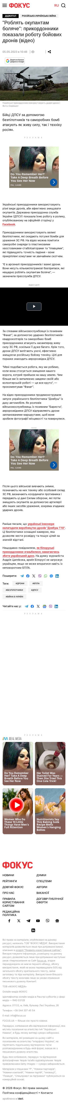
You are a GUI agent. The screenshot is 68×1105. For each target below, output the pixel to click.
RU (56, 5)
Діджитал (10, 16)
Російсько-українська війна (39, 16)
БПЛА (36, 583)
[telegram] (28, 921)
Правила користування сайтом (13, 902)
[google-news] (57, 921)
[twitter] (19, 921)
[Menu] (4, 5)
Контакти (47, 1092)
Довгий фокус (13, 887)
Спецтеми (44, 881)
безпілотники (15, 590)
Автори (41, 887)
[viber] (47, 921)
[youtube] (38, 921)
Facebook (8, 224)
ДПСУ (35, 590)
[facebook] (9, 921)
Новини (8, 875)
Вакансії (42, 892)
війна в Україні (15, 596)
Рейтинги (9, 881)
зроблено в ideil (13, 1099)
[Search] (63, 5)
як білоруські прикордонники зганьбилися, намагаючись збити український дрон (30, 551)
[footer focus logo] (17, 865)
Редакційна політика (11, 913)
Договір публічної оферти (49, 900)
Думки (41, 875)
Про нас (8, 892)
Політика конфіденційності (20, 1092)
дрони (20, 583)
